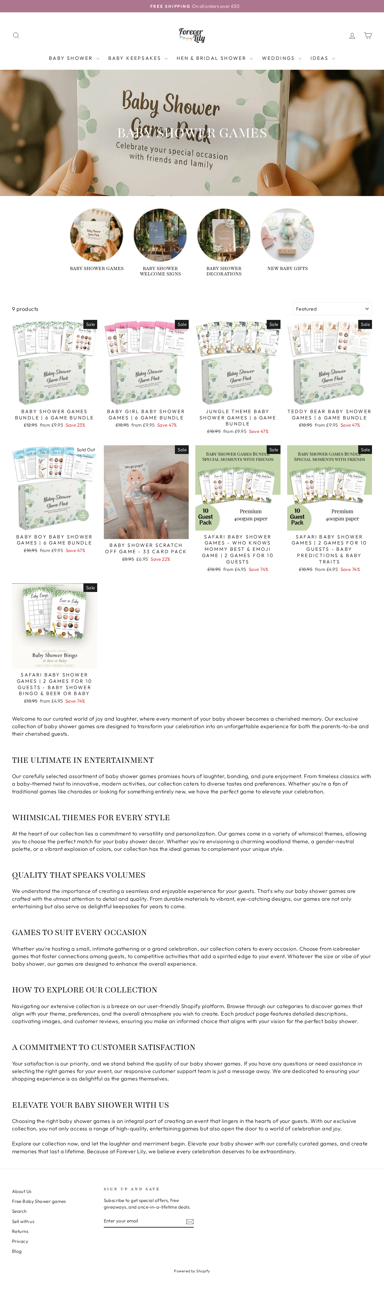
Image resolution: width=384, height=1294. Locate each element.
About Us (22, 1191)
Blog (17, 1251)
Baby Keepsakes (135, 58)
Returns (20, 1231)
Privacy (20, 1241)
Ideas (320, 58)
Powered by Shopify (192, 1270)
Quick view (54, 398)
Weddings (279, 58)
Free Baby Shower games (39, 1201)
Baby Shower (71, 58)
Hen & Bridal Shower (212, 58)
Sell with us (23, 1221)
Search (19, 1211)
